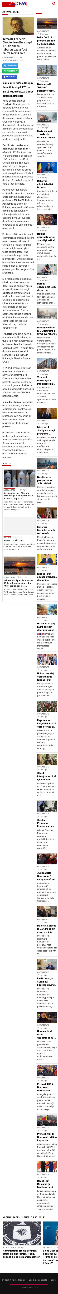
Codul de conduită (38, 1279)
